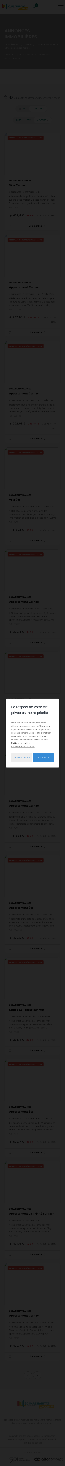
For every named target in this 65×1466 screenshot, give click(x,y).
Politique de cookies (20, 743)
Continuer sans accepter (23, 746)
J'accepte (43, 757)
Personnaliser (22, 757)
